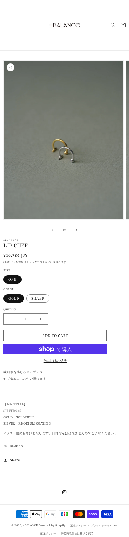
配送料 (20, 262)
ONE (12, 279)
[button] (6, 25)
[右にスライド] (77, 230)
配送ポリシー (48, 533)
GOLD (13, 298)
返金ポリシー (78, 525)
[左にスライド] (52, 230)
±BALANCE (30, 525)
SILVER (37, 298)
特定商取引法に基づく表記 (77, 533)
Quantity (9, 309)
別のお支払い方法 (55, 361)
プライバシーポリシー (104, 525)
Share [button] (15, 460)
